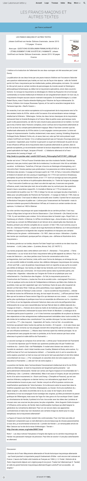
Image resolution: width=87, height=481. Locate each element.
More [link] (76, 3)
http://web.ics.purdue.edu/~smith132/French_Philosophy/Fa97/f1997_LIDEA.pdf (41, 156)
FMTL (49, 477)
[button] (84, 3)
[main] (43, 14)
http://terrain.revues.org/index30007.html (25, 429)
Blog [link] (69, 3)
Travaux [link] (54, 3)
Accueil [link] (39, 3)
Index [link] (63, 3)
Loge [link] (47, 3)
